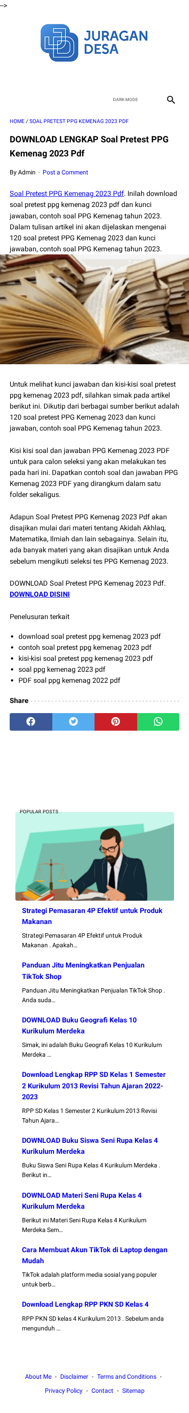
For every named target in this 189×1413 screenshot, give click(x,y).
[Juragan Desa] (94, 41)
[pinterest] (115, 722)
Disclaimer (74, 1376)
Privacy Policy (64, 1390)
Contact (102, 1390)
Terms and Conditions (126, 1376)
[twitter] (84, 76)
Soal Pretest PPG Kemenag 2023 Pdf (67, 193)
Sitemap (133, 1390)
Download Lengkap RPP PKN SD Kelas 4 (85, 1304)
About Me (38, 1376)
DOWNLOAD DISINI (40, 594)
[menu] (15, 99)
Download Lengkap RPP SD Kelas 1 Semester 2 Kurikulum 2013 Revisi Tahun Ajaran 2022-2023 (94, 1085)
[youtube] (104, 76)
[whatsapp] (158, 722)
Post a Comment (65, 172)
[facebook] (63, 76)
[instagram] (125, 76)
